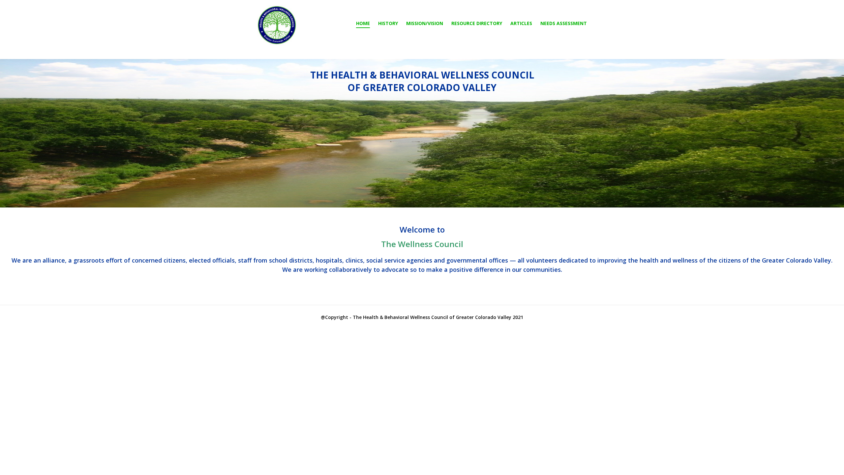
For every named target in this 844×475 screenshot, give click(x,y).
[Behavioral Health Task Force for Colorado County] (277, 25)
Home (363, 23)
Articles (521, 23)
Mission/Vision (424, 23)
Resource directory (476, 23)
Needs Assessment (563, 23)
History (388, 23)
